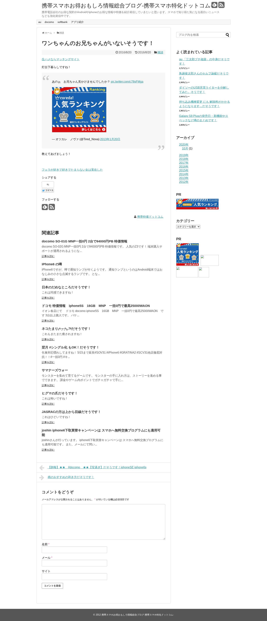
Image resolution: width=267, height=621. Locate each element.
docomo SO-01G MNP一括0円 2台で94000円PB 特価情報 (84, 241)
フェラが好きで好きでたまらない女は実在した (72, 169)
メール (47, 557)
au (39, 22)
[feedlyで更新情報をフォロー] (214, 6)
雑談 (160, 52)
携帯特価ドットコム (150, 216)
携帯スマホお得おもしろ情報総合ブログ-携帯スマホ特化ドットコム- (127, 6)
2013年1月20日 (110, 139)
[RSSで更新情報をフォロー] (221, 6)
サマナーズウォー (55, 370)
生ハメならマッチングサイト (61, 59)
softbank (62, 22)
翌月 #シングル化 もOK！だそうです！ (70, 347)
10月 (185, 148)
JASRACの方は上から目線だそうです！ (71, 412)
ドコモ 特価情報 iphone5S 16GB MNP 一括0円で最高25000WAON (96, 306)
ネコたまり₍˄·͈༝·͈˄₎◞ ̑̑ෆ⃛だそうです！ (66, 328)
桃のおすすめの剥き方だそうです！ (71, 477)
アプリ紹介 (77, 22)
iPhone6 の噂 (52, 264)
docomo (49, 22)
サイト (46, 571)
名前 (45, 544)
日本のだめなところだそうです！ (66, 287)
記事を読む (48, 256)
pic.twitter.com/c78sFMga (127, 81)
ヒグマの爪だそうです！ (60, 393)
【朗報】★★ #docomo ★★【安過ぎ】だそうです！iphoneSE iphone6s (97, 467)
